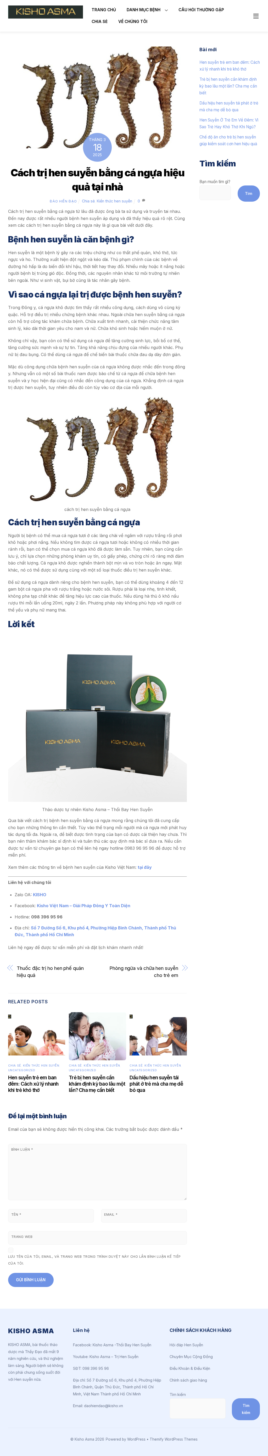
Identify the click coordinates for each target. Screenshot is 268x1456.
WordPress (136, 1439)
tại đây (145, 867)
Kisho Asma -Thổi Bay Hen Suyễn (122, 1345)
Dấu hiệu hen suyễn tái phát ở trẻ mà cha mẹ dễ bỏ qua (156, 1083)
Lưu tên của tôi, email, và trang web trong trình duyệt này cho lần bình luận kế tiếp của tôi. (94, 1260)
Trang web (22, 1237)
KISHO (39, 894)
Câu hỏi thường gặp (201, 9)
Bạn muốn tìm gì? (214, 181)
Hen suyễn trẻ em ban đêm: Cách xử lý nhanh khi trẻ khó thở (33, 1083)
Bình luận (22, 1149)
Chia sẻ (100, 21)
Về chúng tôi (132, 21)
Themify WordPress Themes (174, 1439)
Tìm (248, 193)
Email (111, 1214)
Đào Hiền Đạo (63, 201)
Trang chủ (104, 9)
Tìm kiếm (178, 1394)
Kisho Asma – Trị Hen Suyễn (114, 1356)
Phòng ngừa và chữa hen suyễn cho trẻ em (143, 971)
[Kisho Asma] (45, 16)
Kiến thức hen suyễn (114, 201)
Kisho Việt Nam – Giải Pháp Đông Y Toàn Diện (83, 905)
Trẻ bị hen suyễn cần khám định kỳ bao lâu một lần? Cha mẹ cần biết (97, 1083)
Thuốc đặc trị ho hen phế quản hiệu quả (50, 971)
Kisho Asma (85, 1439)
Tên (16, 1214)
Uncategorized (21, 1070)
